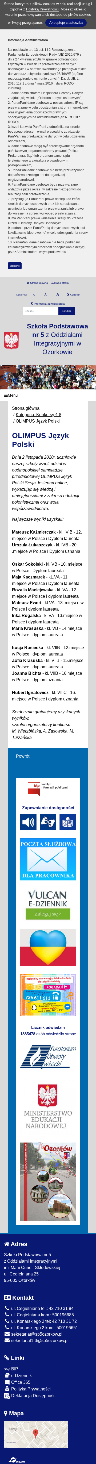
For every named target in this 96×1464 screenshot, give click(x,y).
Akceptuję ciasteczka (66, 23)
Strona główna (38, 282)
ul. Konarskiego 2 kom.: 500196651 (44, 1327)
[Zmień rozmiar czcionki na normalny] (33, 295)
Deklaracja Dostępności (33, 1395)
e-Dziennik (21, 1375)
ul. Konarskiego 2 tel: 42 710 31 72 (43, 1321)
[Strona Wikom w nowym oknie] (16, 1460)
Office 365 (20, 1382)
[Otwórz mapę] (36, 1434)
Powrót (22, 756)
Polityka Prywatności (30, 1389)
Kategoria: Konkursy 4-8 (38, 414)
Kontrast (74, 294)
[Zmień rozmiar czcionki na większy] (45, 295)
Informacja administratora (49, 303)
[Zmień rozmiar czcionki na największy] (57, 295)
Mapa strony (61, 282)
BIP (14, 1369)
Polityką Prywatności (42, 9)
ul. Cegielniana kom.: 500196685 (42, 1315)
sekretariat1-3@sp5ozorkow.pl (39, 1340)
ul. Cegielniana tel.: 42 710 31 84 (42, 1308)
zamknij (14, 265)
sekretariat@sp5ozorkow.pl (36, 1334)
